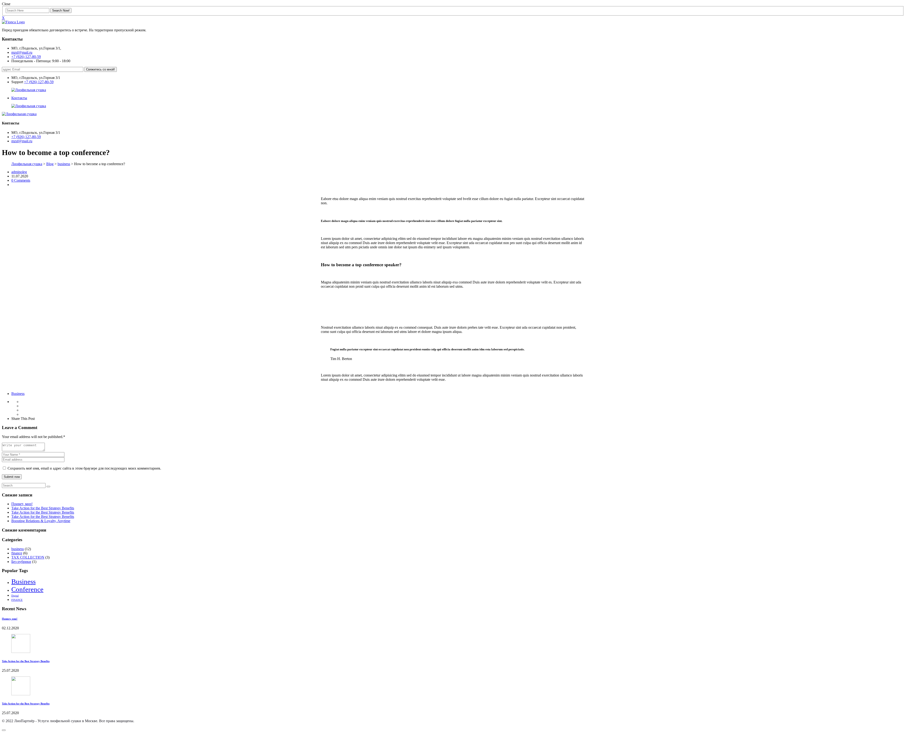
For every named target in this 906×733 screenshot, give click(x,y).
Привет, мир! (22, 504)
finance (16, 553)
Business (18, 394)
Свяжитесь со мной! (100, 69)
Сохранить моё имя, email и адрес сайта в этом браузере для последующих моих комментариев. (84, 468)
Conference (27, 589)
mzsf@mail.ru (21, 52)
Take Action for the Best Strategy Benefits (42, 508)
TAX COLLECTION (27, 557)
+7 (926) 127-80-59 (26, 57)
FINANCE (17, 600)
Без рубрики (21, 562)
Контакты (19, 98)
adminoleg (19, 172)
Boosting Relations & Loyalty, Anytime (40, 521)
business (17, 549)
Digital (15, 595)
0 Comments (20, 180)
